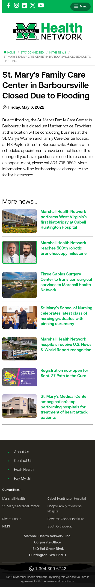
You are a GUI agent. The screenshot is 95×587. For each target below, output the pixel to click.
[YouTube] (41, 6)
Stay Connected (32, 52)
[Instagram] (16, 6)
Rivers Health (11, 519)
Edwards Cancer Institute (66, 519)
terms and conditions (60, 581)
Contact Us (23, 461)
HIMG (6, 526)
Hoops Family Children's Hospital (65, 509)
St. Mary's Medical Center (20, 506)
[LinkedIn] (25, 6)
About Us (21, 452)
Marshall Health (13, 499)
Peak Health (24, 470)
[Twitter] (33, 6)
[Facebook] (8, 6)
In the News (57, 52)
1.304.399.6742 (50, 568)
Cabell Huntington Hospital (67, 499)
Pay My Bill (22, 479)
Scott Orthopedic (60, 526)
